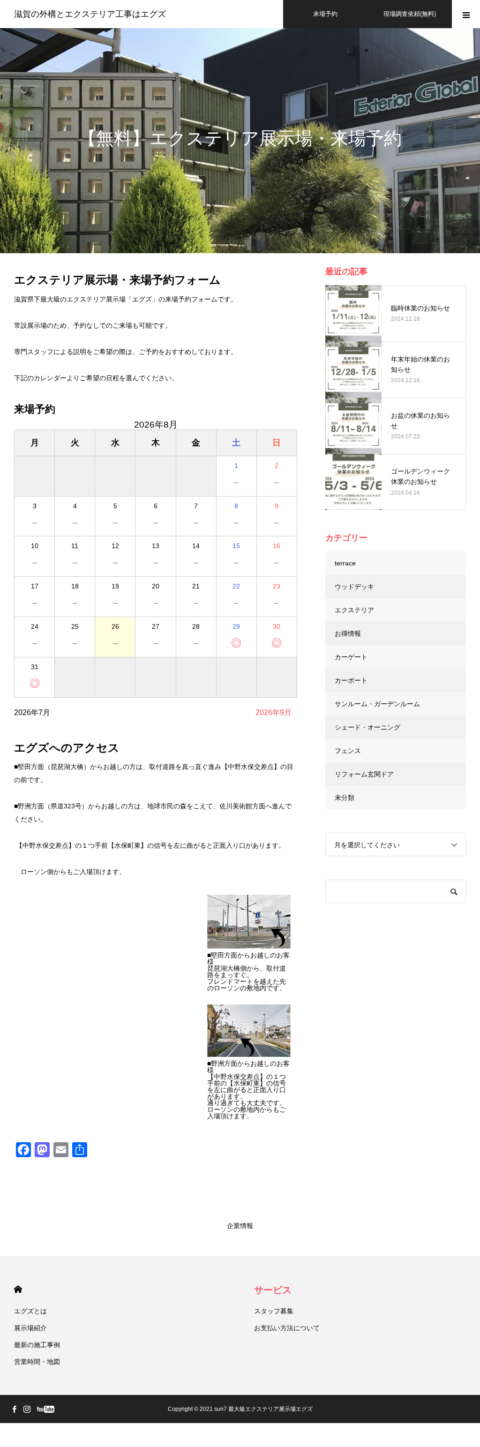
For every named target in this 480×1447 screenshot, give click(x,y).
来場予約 (325, 13)
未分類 (344, 797)
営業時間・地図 (37, 1361)
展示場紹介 (30, 1328)
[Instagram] (26, 1409)
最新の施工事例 (37, 1345)
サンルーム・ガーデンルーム (377, 704)
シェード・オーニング (367, 727)
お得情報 (348, 633)
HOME (18, 1289)
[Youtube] (45, 1409)
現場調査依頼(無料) (409, 13)
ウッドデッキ (354, 586)
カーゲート (351, 657)
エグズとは (30, 1311)
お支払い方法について (287, 1328)
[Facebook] (14, 1409)
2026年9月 (273, 712)
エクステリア (354, 610)
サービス (273, 1290)
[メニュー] (466, 14)
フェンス (348, 750)
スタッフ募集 (273, 1311)
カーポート (351, 680)
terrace (345, 563)
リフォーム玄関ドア (364, 774)
